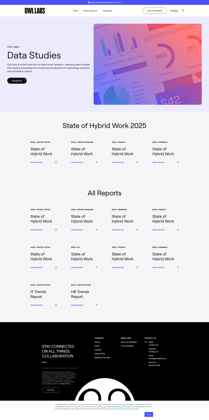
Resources (107, 10)
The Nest (174, 10)
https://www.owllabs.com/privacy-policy (126, 409)
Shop (75, 10)
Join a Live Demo (155, 10)
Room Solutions (90, 10)
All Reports (17, 80)
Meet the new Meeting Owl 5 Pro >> (105, 2)
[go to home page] (35, 11)
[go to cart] (182, 11)
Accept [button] (149, 414)
